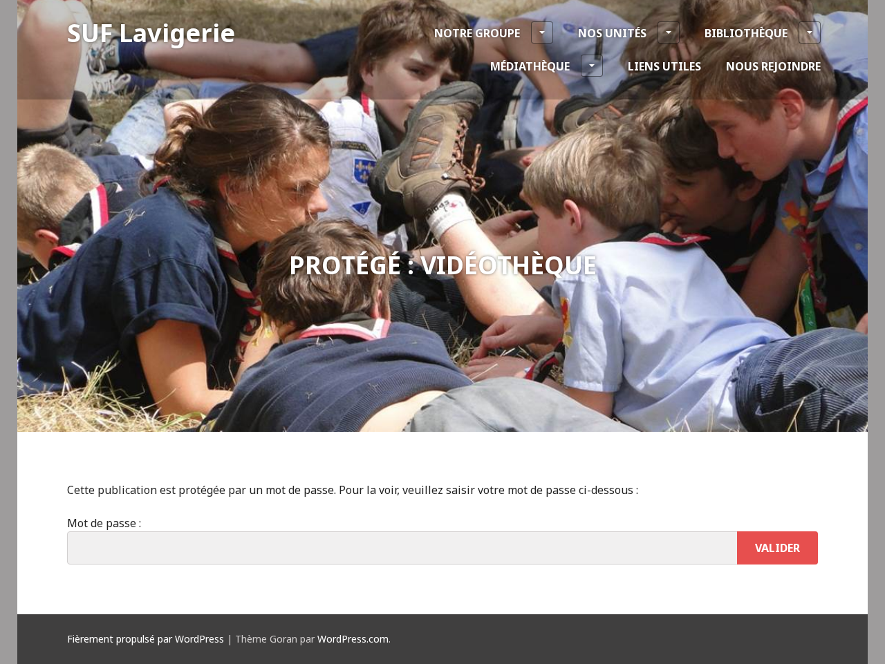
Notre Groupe (477, 33)
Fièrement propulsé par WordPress (145, 638)
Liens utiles (664, 66)
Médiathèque (530, 66)
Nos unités (612, 33)
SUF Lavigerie (151, 33)
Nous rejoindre (773, 66)
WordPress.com (353, 638)
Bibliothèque (746, 33)
